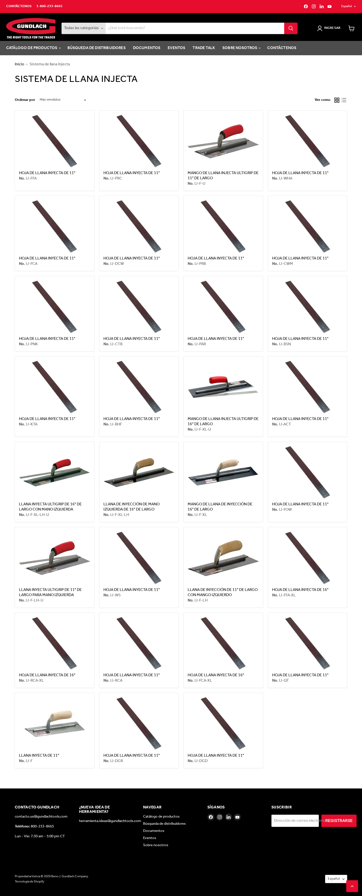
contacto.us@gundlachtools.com (41, 816)
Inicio (19, 64)
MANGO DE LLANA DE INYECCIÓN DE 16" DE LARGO (220, 506)
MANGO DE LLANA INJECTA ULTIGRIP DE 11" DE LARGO (223, 175)
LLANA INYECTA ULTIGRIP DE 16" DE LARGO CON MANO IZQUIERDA (50, 506)
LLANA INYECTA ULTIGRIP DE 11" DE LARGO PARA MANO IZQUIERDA (50, 592)
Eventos (176, 48)
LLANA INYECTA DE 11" (39, 755)
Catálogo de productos (32, 48)
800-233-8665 (42, 826)
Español (346, 6)
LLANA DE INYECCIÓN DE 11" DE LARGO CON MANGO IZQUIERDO (223, 592)
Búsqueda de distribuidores (96, 48)
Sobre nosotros (240, 48)
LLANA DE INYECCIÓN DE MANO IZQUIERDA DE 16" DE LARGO (131, 506)
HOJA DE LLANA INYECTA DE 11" (47, 173)
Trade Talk (204, 48)
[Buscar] (290, 28)
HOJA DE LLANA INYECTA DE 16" (300, 590)
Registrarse (339, 820)
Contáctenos (19, 6)
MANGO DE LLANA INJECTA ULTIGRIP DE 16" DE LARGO (223, 421)
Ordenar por (25, 100)
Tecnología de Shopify (29, 881)
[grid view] (336, 100)
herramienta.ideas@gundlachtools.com (110, 821)
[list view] (343, 100)
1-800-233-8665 (49, 6)
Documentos (147, 48)
